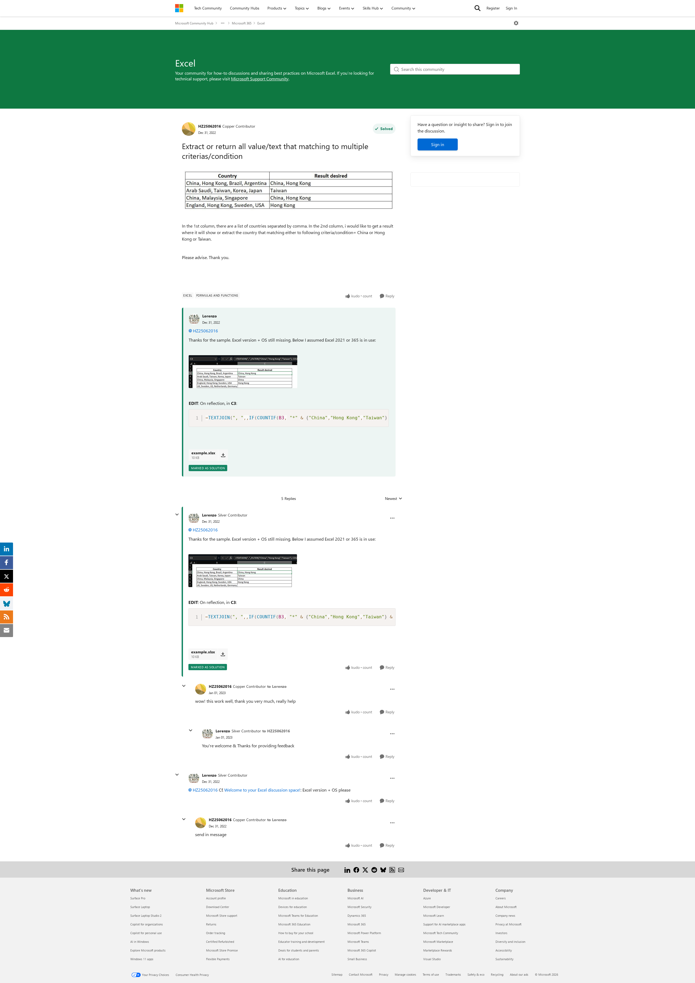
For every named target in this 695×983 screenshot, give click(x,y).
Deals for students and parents (298, 950)
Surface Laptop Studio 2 (146, 915)
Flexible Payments (218, 959)
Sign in (437, 144)
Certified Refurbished (220, 942)
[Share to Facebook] (356, 869)
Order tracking (215, 933)
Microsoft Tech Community (440, 933)
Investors (501, 933)
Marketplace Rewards (437, 950)
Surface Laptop (140, 907)
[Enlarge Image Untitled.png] (243, 371)
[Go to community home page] (179, 8)
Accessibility (503, 950)
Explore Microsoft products (148, 950)
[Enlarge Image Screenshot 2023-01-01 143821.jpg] (289, 188)
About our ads (519, 974)
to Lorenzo (277, 686)
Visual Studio (432, 959)
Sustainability (504, 959)
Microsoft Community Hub (194, 23)
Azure (427, 898)
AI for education (288, 959)
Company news (505, 915)
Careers (500, 898)
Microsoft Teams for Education (298, 915)
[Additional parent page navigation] (222, 23)
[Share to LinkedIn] (347, 869)
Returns (211, 924)
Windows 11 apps (141, 959)
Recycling (497, 974)
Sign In (511, 8)
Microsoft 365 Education (294, 924)
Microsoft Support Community (260, 78)
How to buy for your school (295, 933)
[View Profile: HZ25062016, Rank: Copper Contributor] (188, 129)
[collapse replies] (177, 514)
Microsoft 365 (241, 23)
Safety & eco (475, 974)
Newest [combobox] (393, 498)
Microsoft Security (359, 907)
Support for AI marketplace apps (444, 924)
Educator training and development (301, 942)
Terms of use (431, 974)
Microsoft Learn (433, 915)
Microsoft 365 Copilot (362, 950)
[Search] (477, 8)
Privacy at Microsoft (508, 924)
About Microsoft (506, 907)
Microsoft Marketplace (438, 942)
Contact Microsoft (360, 974)
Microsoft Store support (221, 915)
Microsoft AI (356, 898)
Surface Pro (137, 898)
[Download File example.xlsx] (223, 455)
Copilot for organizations (146, 924)
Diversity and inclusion (510, 942)
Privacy (383, 974)
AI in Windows (139, 942)
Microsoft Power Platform (364, 933)
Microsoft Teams (358, 942)
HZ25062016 (209, 126)
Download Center (217, 907)
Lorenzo (209, 316)
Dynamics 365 (357, 915)
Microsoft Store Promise (222, 950)
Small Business (357, 959)
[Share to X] (365, 869)
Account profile (216, 898)
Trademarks (453, 974)
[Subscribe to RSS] (392, 869)
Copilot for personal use (146, 933)
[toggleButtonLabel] (516, 23)
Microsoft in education (293, 898)
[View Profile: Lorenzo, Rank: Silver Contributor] (193, 518)
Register (493, 8)
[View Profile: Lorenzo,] (194, 319)
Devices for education (292, 907)
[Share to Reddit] (374, 869)
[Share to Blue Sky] (383, 869)
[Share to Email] (401, 869)
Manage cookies (405, 974)
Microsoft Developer (436, 907)
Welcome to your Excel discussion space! (262, 790)
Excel (261, 23)
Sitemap (336, 974)
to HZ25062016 (276, 730)
